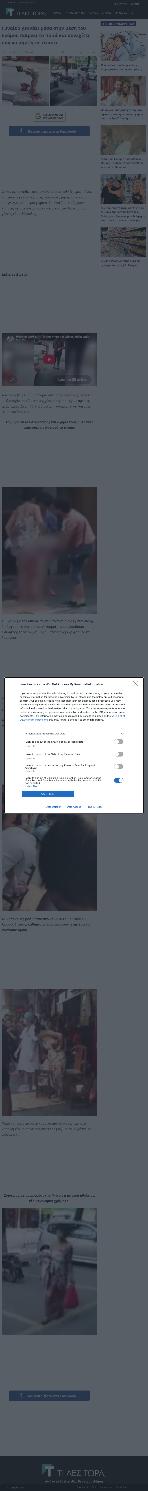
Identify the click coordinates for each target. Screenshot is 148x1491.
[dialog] (74, 746)
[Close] (136, 684)
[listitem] (74, 734)
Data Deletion (53, 806)
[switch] (118, 741)
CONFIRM (48, 793)
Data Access (74, 806)
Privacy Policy (94, 806)
